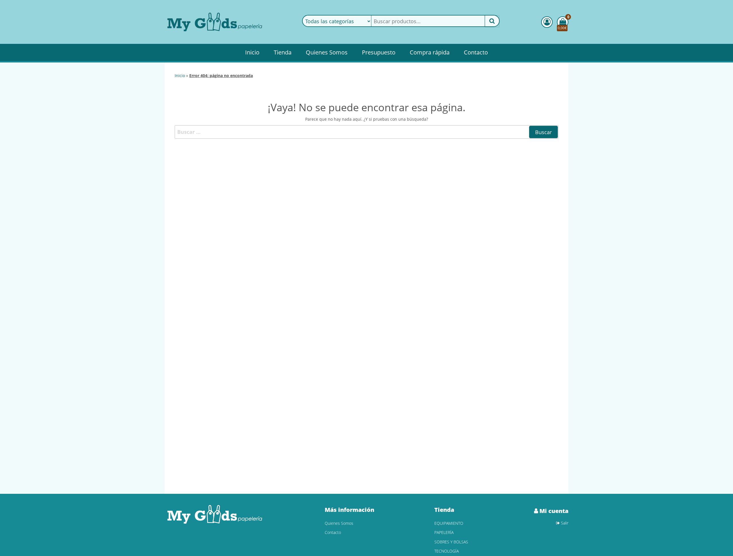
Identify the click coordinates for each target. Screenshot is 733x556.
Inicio (252, 52)
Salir (564, 523)
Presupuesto (378, 52)
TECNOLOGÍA (446, 551)
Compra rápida (430, 52)
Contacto (476, 52)
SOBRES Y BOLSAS (451, 542)
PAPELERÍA (444, 532)
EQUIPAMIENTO (448, 523)
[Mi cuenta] (547, 22)
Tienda (282, 52)
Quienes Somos (327, 52)
